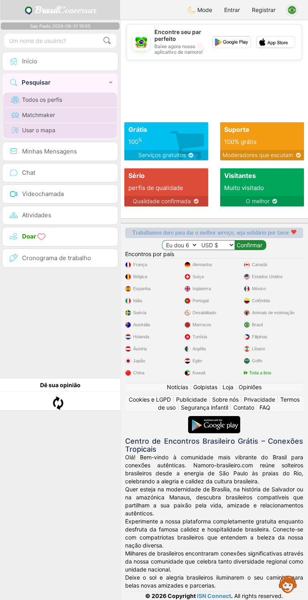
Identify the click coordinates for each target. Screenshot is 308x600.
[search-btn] (107, 41)
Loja (228, 387)
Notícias (177, 387)
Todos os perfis (42, 99)
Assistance (288, 584)
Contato (243, 407)
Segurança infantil (204, 407)
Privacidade (259, 399)
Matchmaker (38, 114)
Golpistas (205, 387)
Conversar (65, 10)
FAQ (264, 407)
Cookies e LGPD (150, 399)
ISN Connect (214, 595)
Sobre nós (225, 399)
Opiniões (250, 387)
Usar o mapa (38, 130)
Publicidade (191, 399)
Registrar (264, 9)
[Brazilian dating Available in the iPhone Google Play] (214, 419)
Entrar (232, 9)
